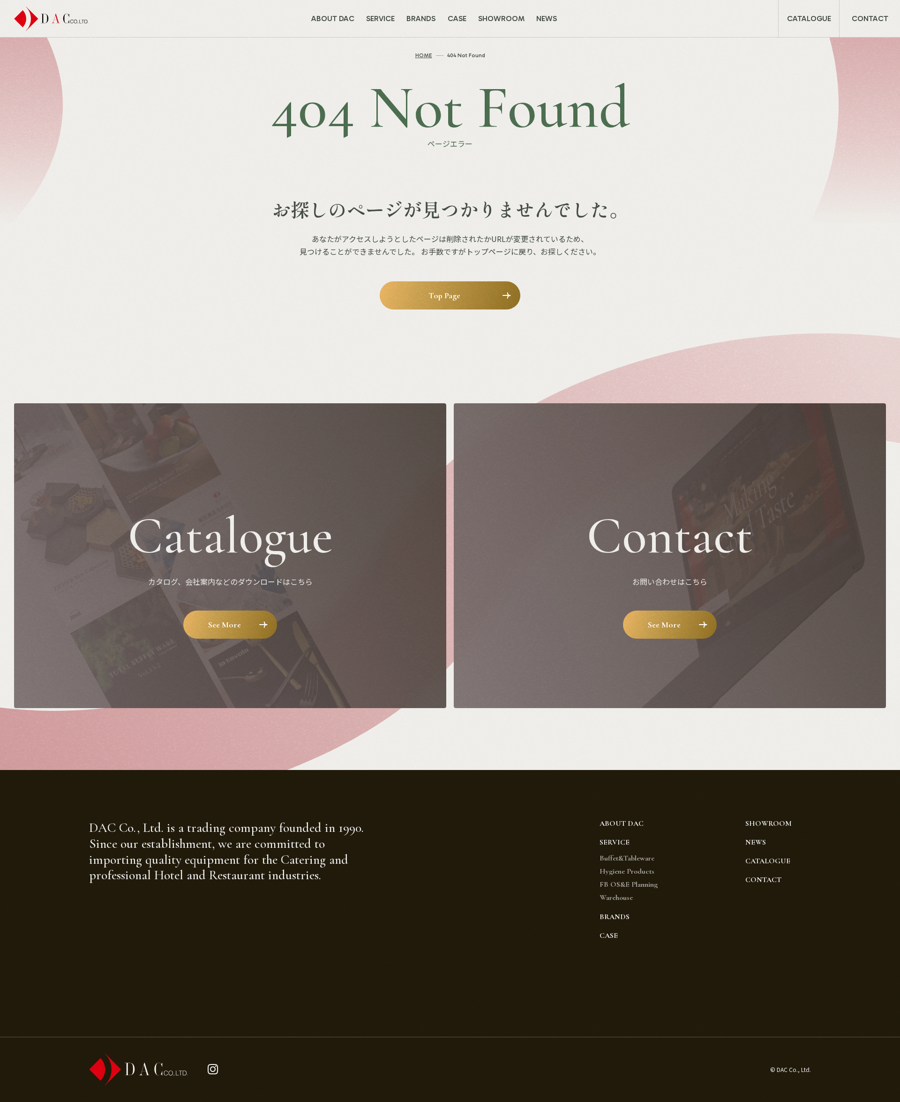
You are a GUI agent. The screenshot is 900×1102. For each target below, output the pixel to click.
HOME (423, 55)
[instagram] (213, 1069)
